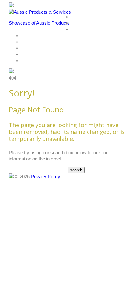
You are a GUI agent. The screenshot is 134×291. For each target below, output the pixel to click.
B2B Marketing (34, 60)
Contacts (29, 48)
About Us (79, 23)
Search (27, 35)
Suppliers (79, 29)
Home (76, 17)
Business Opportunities (42, 54)
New (25, 42)
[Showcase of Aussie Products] (11, 176)
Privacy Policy (45, 176)
